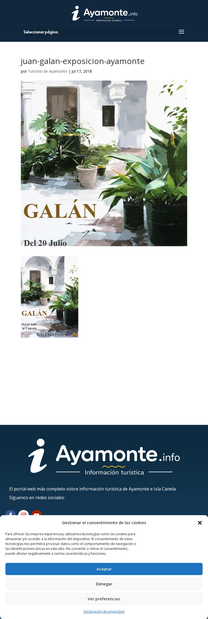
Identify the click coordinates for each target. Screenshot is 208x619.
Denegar (104, 583)
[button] (200, 522)
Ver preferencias (104, 598)
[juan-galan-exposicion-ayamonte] (49, 334)
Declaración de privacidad (104, 611)
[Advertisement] (104, 375)
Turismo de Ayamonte (47, 71)
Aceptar (104, 569)
